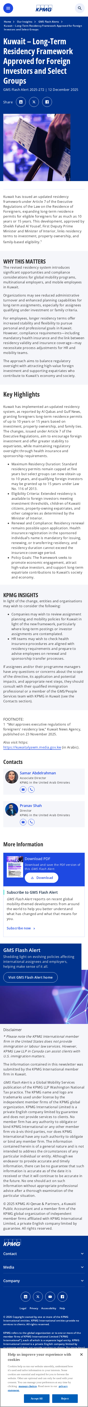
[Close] (81, 1354)
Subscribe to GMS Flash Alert (32, 892)
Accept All (37, 1398)
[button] (23, 789)
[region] (44, 1377)
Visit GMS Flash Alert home (30, 977)
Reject (65, 1398)
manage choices (28, 1386)
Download (44, 877)
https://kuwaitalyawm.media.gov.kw (32, 747)
